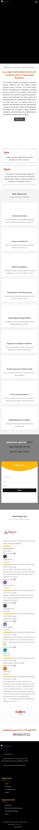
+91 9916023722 (8, 754)
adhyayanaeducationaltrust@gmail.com (14, 765)
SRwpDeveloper (19, 824)
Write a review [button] (7, 551)
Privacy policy (18, 827)
